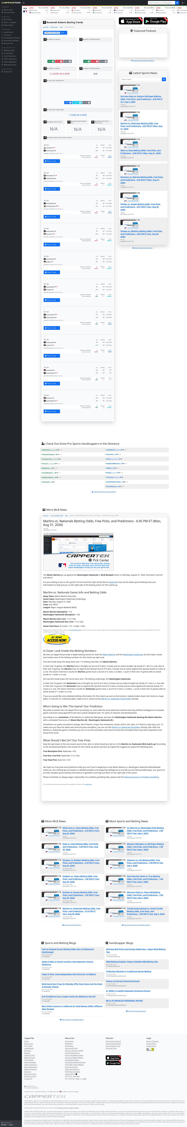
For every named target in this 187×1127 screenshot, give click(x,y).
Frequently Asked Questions (75, 1062)
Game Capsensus (10, 59)
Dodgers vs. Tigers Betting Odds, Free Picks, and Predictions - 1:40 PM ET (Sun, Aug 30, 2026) (81, 879)
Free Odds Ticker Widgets (74, 1065)
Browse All (8, 72)
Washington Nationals (133, 654)
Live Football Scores (113, 1046)
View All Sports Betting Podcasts (143, 61)
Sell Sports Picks (30, 1076)
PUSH (67, 61)
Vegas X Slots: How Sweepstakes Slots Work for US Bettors (69, 974)
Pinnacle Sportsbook (113, 1041)
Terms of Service (152, 1041)
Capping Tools (29, 1055)
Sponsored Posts (71, 1048)
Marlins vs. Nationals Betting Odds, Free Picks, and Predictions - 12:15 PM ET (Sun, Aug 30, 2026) (81, 911)
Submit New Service (72, 1053)
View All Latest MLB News (72, 925)
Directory (7, 35)
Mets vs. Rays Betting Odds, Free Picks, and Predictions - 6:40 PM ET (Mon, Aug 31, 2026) (140, 151)
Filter (55, 33)
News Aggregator (10, 62)
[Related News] (47, 145)
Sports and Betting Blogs (74, 1058)
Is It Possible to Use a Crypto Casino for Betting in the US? (69, 996)
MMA (61, 27)
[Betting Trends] (46, 145)
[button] (183, 3)
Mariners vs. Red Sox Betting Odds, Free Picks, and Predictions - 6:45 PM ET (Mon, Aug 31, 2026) (141, 180)
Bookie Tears (8, 43)
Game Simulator (10, 56)
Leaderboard (8, 32)
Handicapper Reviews (12, 38)
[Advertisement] (101, 796)
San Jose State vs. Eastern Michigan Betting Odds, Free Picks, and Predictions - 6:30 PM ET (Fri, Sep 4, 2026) (141, 99)
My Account (8, 10)
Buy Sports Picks (30, 1074)
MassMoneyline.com (114, 956)
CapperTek (45, 27)
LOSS (58, 61)
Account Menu (9, 12)
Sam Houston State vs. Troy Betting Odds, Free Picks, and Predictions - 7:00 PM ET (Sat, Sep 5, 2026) (145, 879)
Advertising (69, 1046)
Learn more (88, 784)
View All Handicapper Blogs (137, 1011)
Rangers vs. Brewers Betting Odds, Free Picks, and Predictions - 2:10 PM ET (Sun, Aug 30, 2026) (81, 863)
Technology (69, 1041)
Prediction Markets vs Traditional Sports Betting (128, 971)
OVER (68, 103)
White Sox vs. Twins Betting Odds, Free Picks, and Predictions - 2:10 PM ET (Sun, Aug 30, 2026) (81, 831)
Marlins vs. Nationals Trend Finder (116, 698)
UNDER (77, 103)
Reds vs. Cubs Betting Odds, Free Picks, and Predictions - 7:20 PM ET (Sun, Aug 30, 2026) (81, 847)
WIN (50, 61)
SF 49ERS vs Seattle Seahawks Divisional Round (128, 991)
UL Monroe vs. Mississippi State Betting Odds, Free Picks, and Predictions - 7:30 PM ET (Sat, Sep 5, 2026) (145, 831)
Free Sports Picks (71, 1067)
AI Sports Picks (111, 1048)
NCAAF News (124, 106)
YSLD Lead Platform (72, 1069)
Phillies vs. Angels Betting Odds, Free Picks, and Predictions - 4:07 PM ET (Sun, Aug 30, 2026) (140, 207)
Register (4, 1124)
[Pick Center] (44, 145)
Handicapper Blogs (72, 1060)
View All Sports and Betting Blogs (72, 1020)
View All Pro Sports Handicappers (105, 492)
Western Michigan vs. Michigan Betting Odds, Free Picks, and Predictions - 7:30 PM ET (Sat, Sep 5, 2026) (145, 847)
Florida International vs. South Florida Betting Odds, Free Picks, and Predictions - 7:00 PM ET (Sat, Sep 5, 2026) (146, 911)
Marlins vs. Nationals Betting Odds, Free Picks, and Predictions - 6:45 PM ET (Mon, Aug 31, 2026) (141, 126)
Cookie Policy (151, 1046)
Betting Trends (9, 50)
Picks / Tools (51, 161)
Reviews (27, 1053)
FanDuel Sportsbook (113, 1044)
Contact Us (28, 1079)
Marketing (69, 1044)
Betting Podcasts (10, 65)
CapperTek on (70, 1074)
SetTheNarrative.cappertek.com (117, 976)
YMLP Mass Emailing (72, 1072)
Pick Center (8, 19)
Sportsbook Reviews (11, 40)
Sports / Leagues (10, 22)
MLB (66, 515)
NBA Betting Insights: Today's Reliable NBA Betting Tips (132, 961)
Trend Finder (8, 53)
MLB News (124, 133)
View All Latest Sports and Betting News (137, 925)
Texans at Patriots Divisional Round (122, 981)
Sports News (8, 25)
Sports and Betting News (57, 515)
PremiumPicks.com (75, 630)
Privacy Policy (151, 1044)
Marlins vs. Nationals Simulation (126, 727)
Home (26, 1041)
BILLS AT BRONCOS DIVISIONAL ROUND (124, 1000)
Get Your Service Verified (74, 1051)
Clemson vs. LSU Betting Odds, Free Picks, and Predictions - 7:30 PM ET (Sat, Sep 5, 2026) (145, 863)
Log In (11, 1124)
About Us (27, 1072)
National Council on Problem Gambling (141, 777)
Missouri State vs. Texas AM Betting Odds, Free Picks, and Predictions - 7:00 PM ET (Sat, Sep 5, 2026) (145, 895)
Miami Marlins (109, 654)
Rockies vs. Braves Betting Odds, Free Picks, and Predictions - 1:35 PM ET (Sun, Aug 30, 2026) (81, 895)
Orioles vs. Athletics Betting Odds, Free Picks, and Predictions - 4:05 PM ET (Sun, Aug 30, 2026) (141, 234)
